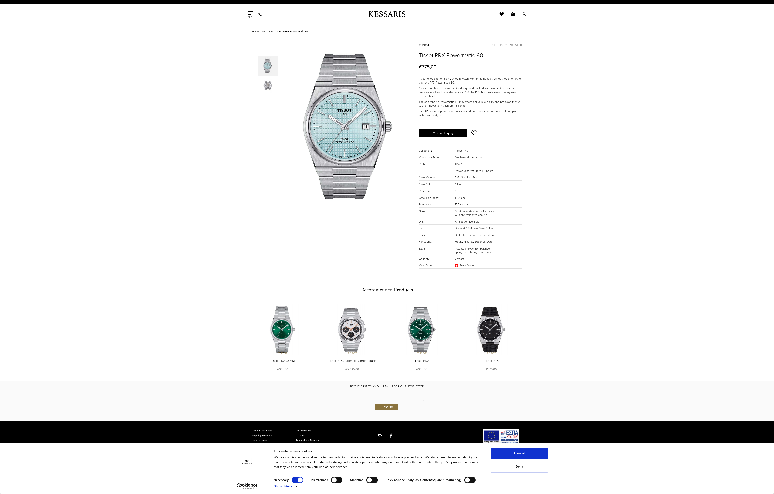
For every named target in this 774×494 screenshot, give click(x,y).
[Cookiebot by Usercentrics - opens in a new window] (247, 486)
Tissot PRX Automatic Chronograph (352, 361)
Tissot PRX (422, 361)
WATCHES (268, 31)
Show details (283, 486)
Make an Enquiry (443, 133)
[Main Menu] (250, 12)
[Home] (387, 14)
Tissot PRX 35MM (283, 361)
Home (255, 31)
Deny (519, 466)
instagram (380, 435)
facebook (391, 435)
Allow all (519, 453)
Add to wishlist (473, 132)
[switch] (336, 480)
